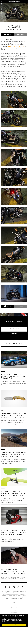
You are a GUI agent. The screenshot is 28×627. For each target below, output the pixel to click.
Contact (14, 605)
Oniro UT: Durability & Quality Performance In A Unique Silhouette (14, 415)
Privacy (14, 610)
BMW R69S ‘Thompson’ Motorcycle (15, 46)
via (2, 88)
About (14, 602)
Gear (2, 410)
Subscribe (14, 333)
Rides (3, 371)
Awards (14, 613)
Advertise (14, 608)
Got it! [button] (14, 624)
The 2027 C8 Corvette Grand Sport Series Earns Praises (13, 454)
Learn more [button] (5, 621)
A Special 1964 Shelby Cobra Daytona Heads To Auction (13, 376)
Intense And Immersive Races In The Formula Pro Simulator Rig (14, 533)
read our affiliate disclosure (7, 597)
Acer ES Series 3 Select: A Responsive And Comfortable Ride (14, 493)
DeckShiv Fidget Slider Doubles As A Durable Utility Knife (13, 572)
